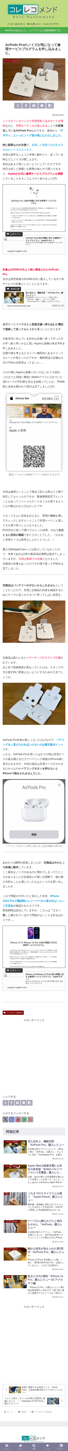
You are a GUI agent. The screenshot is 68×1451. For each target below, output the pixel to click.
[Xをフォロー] (5, 1119)
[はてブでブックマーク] (34, 106)
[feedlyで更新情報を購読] (24, 1119)
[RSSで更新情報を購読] (30, 1119)
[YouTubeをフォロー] (18, 1119)
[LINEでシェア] (42, 106)
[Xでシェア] (18, 106)
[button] (50, 106)
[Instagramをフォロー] (12, 1119)
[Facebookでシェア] (26, 106)
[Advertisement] (34, 1057)
